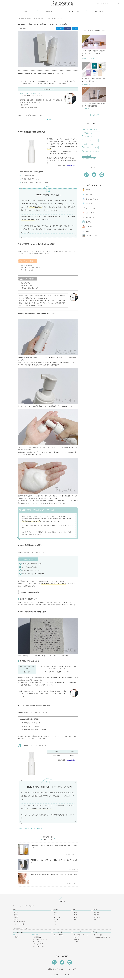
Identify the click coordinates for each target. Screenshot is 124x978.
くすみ (56, 919)
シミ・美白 (57, 917)
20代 (21, 828)
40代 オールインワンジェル (91, 151)
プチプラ (96, 915)
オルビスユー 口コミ (89, 159)
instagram (86, 174)
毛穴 (55, 912)
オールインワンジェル (92, 199)
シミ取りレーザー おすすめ (91, 133)
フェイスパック (90, 208)
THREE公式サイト (72, 165)
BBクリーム (89, 226)
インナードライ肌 (19, 924)
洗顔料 (88, 190)
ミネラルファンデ (91, 217)
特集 (95, 919)
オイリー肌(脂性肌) (19, 921)
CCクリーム (89, 231)
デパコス (96, 912)
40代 (33, 828)
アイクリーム (87, 155)
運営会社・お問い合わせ (55, 969)
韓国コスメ (97, 917)
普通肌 (16, 912)
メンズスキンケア (88, 144)
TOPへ (62, 901)
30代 (27, 828)
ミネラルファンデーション (81, 935)
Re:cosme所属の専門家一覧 (102, 937)
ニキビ (56, 915)
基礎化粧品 (89, 194)
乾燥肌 (40, 828)
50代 (75, 919)
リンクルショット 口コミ (90, 148)
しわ (55, 921)
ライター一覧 (98, 935)
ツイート (61, 28)
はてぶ (75, 28)
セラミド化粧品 (90, 213)
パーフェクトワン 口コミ (90, 140)
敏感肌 (16, 915)
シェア (68, 28)
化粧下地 (88, 222)
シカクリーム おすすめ (90, 129)
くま (55, 924)
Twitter (94, 174)
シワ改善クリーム (88, 136)
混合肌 (16, 919)
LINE (101, 174)
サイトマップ (71, 969)
